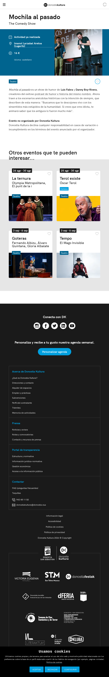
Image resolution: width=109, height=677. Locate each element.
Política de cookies (54, 526)
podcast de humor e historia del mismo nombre (63, 94)
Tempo (72, 240)
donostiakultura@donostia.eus (31, 504)
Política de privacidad (54, 532)
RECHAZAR (52, 669)
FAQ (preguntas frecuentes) (25, 487)
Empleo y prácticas (21, 392)
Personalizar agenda (54, 352)
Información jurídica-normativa (27, 461)
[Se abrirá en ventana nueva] (37, 325)
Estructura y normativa (23, 456)
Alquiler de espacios (22, 387)
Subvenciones (18, 397)
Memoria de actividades (23, 412)
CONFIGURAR (70, 669)
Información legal (54, 515)
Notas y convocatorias (22, 434)
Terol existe (70, 180)
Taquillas (16, 492)
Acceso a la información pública (27, 471)
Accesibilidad (54, 521)
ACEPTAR (36, 669)
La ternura (29, 181)
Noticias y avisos (20, 429)
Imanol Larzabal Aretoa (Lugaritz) (28, 44)
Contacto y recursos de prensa (26, 439)
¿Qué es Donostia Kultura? (24, 377)
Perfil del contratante (22, 402)
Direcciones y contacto (23, 382)
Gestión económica (21, 466)
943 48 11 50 (22, 499)
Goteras (30, 241)
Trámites (16, 407)
